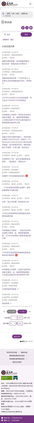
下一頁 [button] (21, 312)
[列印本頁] (31, 27)
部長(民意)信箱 (12, 352)
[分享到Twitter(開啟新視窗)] (27, 27)
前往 (19, 318)
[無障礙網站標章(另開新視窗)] (7, 378)
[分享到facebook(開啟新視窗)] (23, 27)
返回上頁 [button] (17, 336)
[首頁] (3, 13)
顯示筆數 (6, 323)
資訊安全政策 (17, 362)
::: (0, 9)
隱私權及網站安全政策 (17, 356)
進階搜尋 (6, 39)
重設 (12, 39)
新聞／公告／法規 (13, 13)
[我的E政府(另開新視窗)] (15, 378)
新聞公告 (25, 13)
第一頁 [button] (4, 311)
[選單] (30, 4)
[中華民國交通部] (9, 3)
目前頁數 (7, 318)
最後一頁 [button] (29, 311)
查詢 (26, 34)
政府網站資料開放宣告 (17, 359)
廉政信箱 (24, 352)
